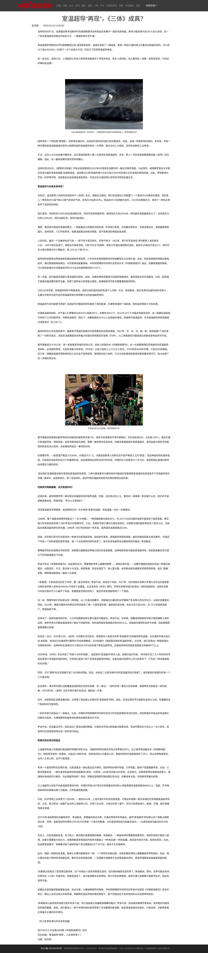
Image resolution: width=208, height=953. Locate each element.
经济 (77, 5)
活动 (138, 5)
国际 (84, 5)
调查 (90, 5)
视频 (121, 5)
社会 (71, 5)
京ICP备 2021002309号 (51, 948)
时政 (65, 5)
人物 (96, 5)
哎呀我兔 (129, 5)
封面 (59, 5)
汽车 (102, 5)
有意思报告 (111, 5)
